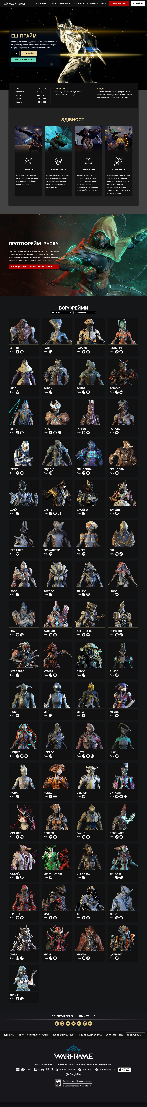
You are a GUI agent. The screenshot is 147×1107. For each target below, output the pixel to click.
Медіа (103, 4)
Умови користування (38, 1035)
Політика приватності (64, 1035)
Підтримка (8, 1035)
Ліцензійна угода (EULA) (90, 1035)
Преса (21, 1035)
